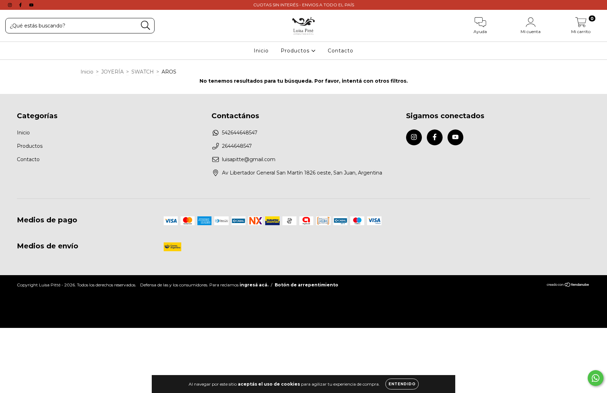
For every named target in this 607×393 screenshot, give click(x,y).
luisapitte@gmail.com (248, 159)
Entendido (402, 384)
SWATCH (142, 72)
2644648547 (237, 146)
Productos (296, 50)
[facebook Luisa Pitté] (21, 5)
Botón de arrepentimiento (306, 284)
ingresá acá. (254, 284)
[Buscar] (145, 25)
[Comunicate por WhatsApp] (595, 378)
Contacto (340, 50)
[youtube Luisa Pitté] (31, 5)
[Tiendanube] (568, 285)
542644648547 (239, 132)
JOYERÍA (112, 72)
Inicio (261, 50)
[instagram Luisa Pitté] (10, 5)
